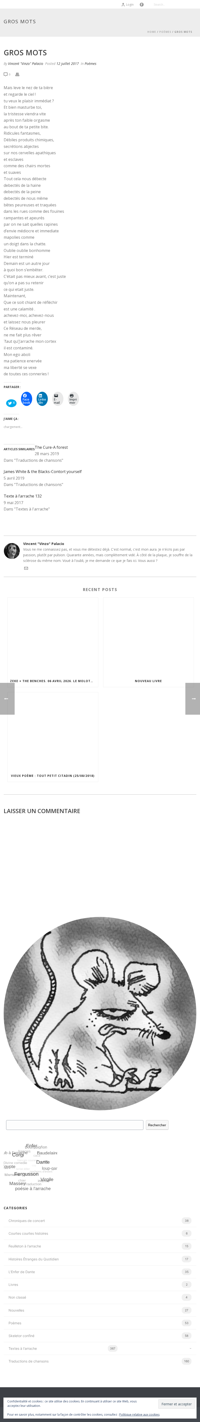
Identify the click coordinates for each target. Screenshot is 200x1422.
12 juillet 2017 (67, 63)
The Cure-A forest (51, 447)
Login (130, 4)
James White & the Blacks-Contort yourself (43, 471)
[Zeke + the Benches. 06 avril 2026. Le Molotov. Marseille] (53, 636)
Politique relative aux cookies (139, 1414)
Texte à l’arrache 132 (23, 496)
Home (151, 32)
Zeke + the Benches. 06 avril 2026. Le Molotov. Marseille (54, 681)
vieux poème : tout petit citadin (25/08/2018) (52, 776)
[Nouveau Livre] (148, 636)
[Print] (19, 74)
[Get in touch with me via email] (26, 569)
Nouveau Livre (148, 681)
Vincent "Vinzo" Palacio (25, 63)
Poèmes (165, 32)
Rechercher (157, 1125)
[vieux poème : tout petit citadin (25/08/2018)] (53, 731)
